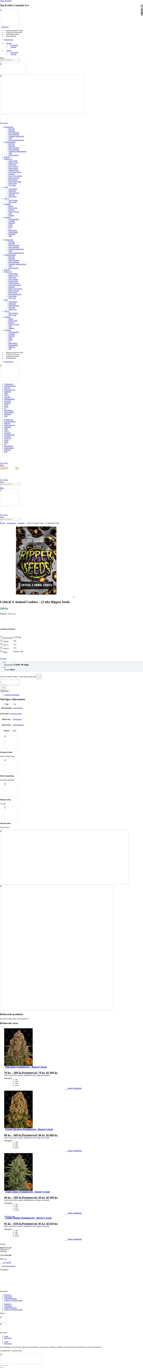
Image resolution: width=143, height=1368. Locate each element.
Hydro (10, 225)
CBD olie (11, 195)
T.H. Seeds (12, 185)
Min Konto (8, 1338)
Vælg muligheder (75, 1088)
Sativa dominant (13, 134)
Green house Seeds (14, 172)
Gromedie (11, 221)
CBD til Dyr (12, 197)
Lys (9, 229)
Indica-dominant (18, 725)
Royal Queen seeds (14, 181)
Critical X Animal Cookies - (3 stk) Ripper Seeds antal (18, 677)
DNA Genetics (13, 166)
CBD (10, 138)
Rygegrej (11, 210)
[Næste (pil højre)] (3, 1367)
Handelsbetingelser (10, 1298)
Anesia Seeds (12, 161)
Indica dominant (13, 132)
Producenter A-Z (9, 390)
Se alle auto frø (13, 155)
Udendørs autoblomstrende (17, 151)
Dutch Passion (13, 168)
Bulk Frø (7, 157)
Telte (10, 236)
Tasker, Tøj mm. (13, 212)
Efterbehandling (13, 219)
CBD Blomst (12, 189)
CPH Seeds (12, 165)
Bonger (10, 206)
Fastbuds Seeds (13, 170)
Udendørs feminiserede (16, 136)
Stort (14, 730)
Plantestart (11, 234)
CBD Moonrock (13, 193)
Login (6, 1336)
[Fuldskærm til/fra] (3, 1365)
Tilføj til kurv (4, 691)
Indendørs (11, 131)
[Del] (5, 1365)
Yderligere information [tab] (11, 695)
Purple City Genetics (15, 176)
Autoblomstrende (10, 142)
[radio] (78, 1080)
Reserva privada (13, 178)
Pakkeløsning (12, 230)
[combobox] (9, 60)
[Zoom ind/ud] (1, 1365)
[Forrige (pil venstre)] (1, 1367)
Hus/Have (11, 223)
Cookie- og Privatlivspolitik (13, 1300)
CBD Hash (12, 191)
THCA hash (12, 202)
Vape (10, 213)
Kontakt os (7, 1295)
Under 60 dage (18, 708)
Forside (2, 523)
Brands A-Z (8, 159)
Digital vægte (12, 208)
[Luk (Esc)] (7, 1365)
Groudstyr (7, 217)
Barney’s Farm (13, 163)
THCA (6, 198)
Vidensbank (8, 1297)
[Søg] (1, 62)
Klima (10, 227)
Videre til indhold (6, 1)
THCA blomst (13, 200)
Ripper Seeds (12, 180)
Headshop (7, 204)
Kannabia (11, 174)
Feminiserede (8, 127)
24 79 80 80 (5, 1262)
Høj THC (11, 129)
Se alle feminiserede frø (16, 140)
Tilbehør (11, 215)
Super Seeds (12, 183)
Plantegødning (13, 232)
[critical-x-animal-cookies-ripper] (36, 597)
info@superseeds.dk (8, 1266)
